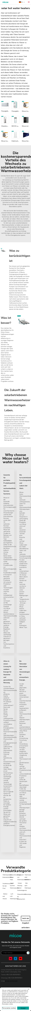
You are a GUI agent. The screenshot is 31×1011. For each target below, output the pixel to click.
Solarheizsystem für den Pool (5, 886)
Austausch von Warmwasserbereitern (20, 877)
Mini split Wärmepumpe (27, 885)
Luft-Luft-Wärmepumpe (13, 896)
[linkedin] (10, 958)
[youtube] (20, 958)
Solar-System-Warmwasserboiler (13, 885)
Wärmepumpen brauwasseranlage (5, 876)
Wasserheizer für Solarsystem (20, 896)
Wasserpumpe (27, 894)
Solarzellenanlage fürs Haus (13, 877)
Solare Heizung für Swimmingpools (20, 886)
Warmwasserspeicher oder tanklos (27, 877)
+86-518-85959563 (13, 975)
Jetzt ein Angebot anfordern (26, 919)
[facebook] (15, 958)
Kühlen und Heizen (5, 896)
